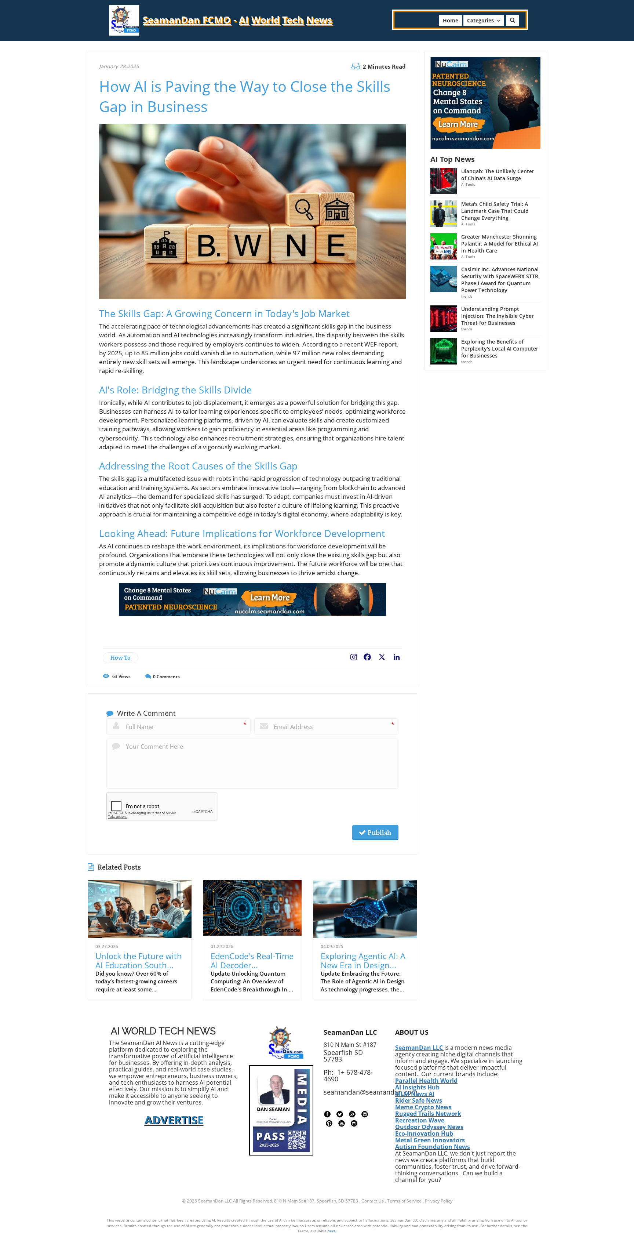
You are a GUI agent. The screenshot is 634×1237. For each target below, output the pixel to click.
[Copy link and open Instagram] (353, 655)
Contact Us (372, 1201)
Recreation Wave (419, 1120)
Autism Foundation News (432, 1147)
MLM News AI (414, 1094)
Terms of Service (404, 1201)
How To (120, 657)
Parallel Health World (426, 1081)
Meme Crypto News (423, 1107)
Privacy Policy (438, 1201)
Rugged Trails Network (428, 1114)
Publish (378, 832)
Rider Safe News (418, 1100)
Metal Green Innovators (430, 1140)
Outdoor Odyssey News (429, 1127)
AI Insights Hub (417, 1087)
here (332, 1230)
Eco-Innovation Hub (424, 1133)
